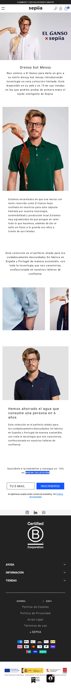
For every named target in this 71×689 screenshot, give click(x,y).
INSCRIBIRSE (50, 486)
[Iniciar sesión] (60, 8)
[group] (35, 2)
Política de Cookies (35, 607)
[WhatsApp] (43, 512)
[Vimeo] (35, 512)
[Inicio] (35, 8)
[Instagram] (27, 512)
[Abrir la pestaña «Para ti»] (50, 678)
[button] (55, 8)
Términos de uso (35, 625)
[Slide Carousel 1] (23, 332)
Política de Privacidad (35, 613)
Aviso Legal (35, 619)
